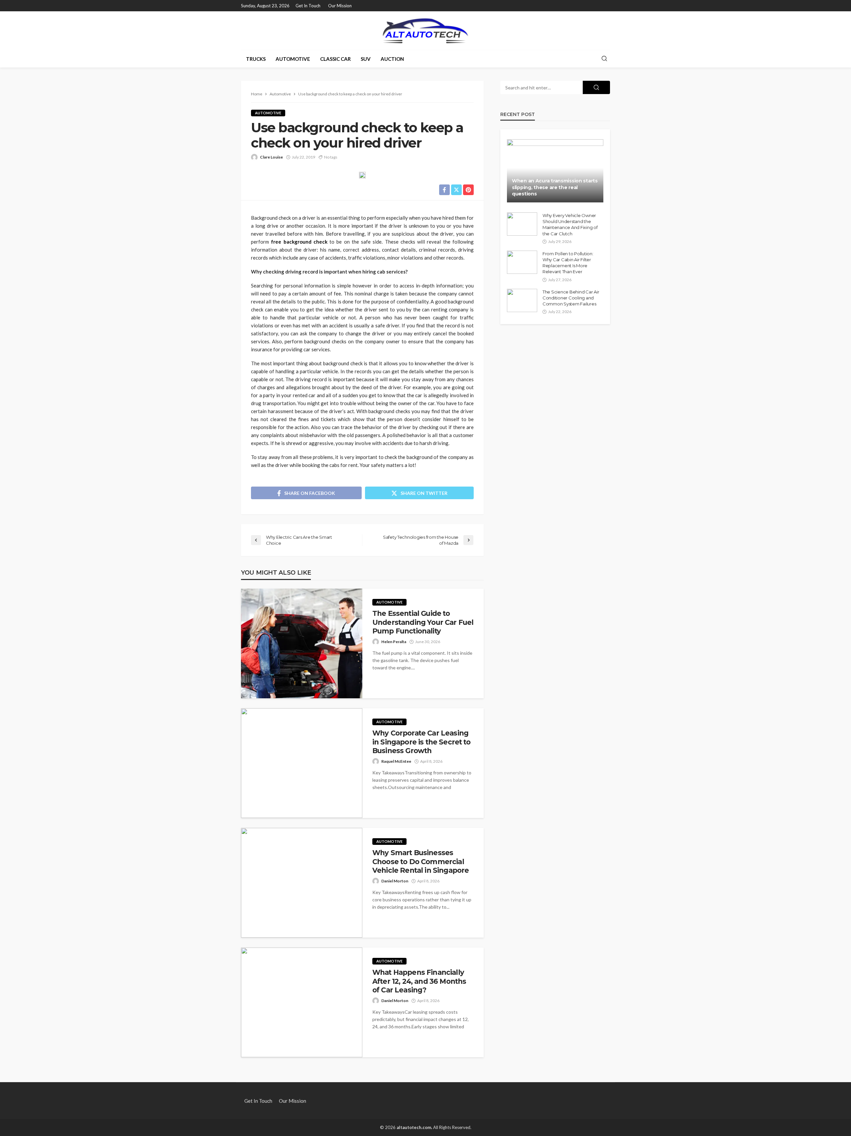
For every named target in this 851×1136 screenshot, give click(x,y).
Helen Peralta (393, 641)
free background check (299, 242)
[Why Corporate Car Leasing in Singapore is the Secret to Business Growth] (301, 763)
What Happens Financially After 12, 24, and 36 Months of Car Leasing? (419, 981)
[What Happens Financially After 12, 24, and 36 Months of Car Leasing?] (301, 1002)
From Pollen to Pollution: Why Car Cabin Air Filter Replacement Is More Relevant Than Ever (568, 263)
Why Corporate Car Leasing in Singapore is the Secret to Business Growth (421, 742)
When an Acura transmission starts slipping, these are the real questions (555, 187)
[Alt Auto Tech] (425, 30)
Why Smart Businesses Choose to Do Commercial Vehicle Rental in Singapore (420, 861)
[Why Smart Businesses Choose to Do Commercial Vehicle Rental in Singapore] (301, 883)
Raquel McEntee (396, 761)
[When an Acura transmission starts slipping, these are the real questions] (555, 170)
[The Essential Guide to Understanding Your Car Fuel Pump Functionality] (301, 643)
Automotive (293, 59)
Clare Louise (271, 157)
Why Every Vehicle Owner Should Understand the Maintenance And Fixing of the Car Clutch (570, 224)
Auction (392, 59)
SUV (366, 59)
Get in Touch (308, 5)
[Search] (604, 58)
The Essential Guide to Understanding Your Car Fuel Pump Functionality (422, 622)
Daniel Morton (394, 880)
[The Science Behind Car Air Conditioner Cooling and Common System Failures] (522, 300)
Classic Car (335, 59)
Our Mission (340, 5)
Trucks (256, 59)
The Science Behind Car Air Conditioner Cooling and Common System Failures (571, 297)
